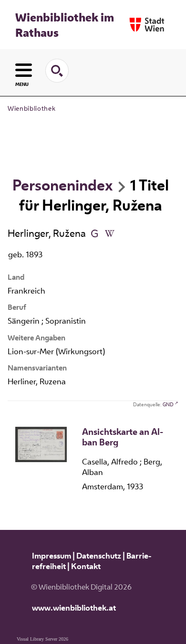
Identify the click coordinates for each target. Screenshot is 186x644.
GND (168, 404)
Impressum (51, 555)
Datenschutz (98, 555)
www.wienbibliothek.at (74, 607)
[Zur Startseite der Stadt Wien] (147, 24)
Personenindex (62, 185)
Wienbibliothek (31, 108)
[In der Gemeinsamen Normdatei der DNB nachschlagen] (94, 233)
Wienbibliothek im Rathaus (64, 25)
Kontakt (86, 566)
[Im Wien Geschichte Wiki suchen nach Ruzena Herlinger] (109, 233)
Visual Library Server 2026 (42, 639)
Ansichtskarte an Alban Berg (122, 437)
